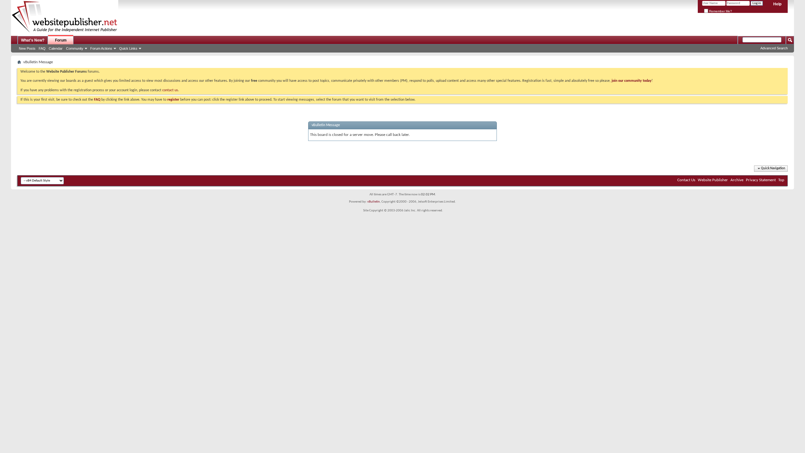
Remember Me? (720, 11)
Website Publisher (713, 180)
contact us (170, 90)
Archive (736, 180)
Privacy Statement (761, 180)
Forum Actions (101, 48)
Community (74, 48)
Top (781, 180)
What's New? (32, 40)
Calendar (56, 48)
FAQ (42, 48)
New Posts (27, 48)
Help (777, 4)
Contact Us (686, 180)
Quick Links (128, 48)
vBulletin (373, 202)
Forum (61, 40)
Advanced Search (774, 48)
